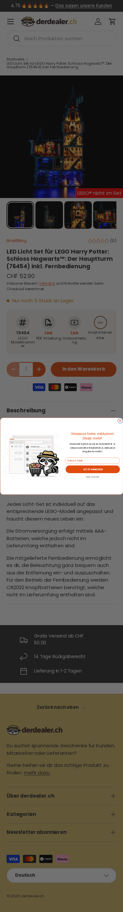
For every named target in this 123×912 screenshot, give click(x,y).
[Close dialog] (119, 420)
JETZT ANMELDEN (92, 469)
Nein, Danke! (92, 476)
